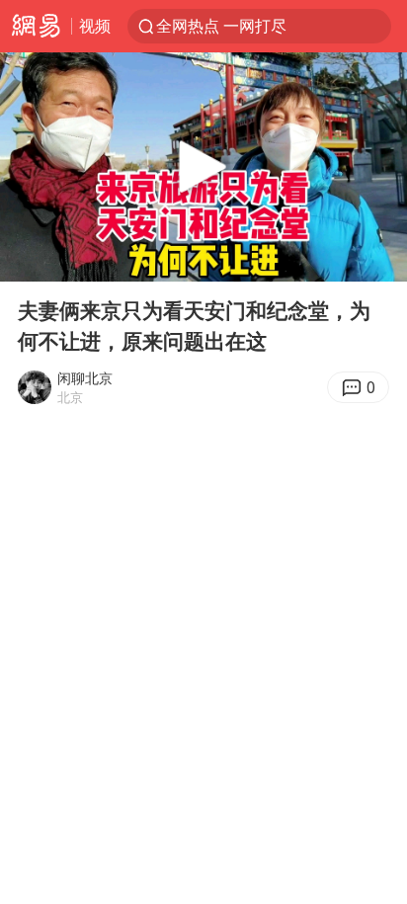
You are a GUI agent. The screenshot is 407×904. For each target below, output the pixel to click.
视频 (95, 25)
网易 (35, 26)
